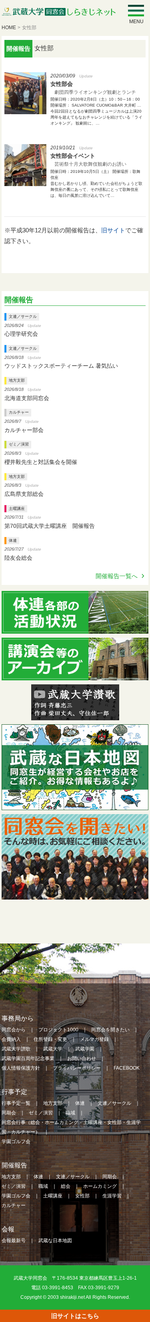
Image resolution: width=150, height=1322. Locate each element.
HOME (9, 27)
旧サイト (113, 230)
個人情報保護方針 (21, 1068)
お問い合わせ (81, 1058)
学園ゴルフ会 (16, 1141)
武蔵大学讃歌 (16, 1049)
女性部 (82, 1196)
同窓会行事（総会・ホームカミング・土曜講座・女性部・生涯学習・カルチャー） (71, 1127)
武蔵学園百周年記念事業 (28, 1058)
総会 (65, 1186)
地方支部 (17, 380)
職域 (70, 1113)
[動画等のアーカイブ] (75, 675)
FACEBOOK (127, 1068)
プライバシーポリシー (77, 1068)
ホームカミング (100, 1186)
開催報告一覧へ (117, 576)
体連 (13, 540)
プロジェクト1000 (58, 1030)
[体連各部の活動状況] (75, 628)
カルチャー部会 (24, 430)
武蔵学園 (84, 1049)
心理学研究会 (21, 334)
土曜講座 (17, 508)
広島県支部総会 (24, 494)
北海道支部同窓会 (26, 398)
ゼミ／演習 (19, 444)
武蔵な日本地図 (55, 1240)
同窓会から (14, 1030)
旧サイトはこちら (75, 1315)
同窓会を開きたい (110, 1030)
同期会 (9, 1113)
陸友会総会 (18, 558)
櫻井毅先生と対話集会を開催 (40, 462)
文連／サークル (23, 316)
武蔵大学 (52, 1049)
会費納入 (11, 1039)
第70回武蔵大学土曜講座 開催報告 (49, 526)
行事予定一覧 (16, 1103)
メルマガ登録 (94, 1039)
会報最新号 (14, 1240)
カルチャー (19, 412)
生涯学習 (112, 1196)
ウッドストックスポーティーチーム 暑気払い (61, 366)
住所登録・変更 (50, 1039)
